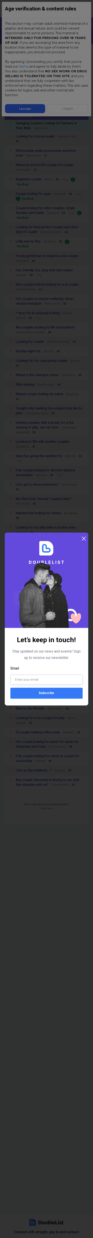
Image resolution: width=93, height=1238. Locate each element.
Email (14, 668)
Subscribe (46, 693)
